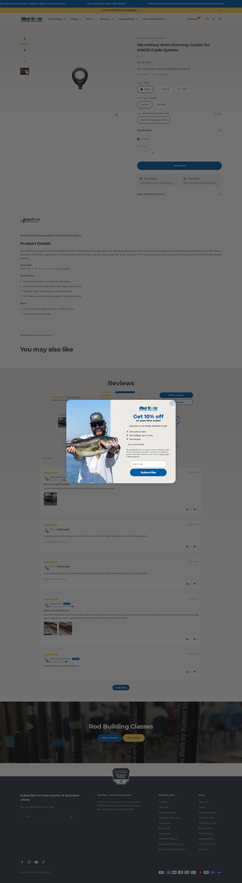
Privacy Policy (164, 454)
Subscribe (148, 472)
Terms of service (133, 456)
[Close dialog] (172, 403)
